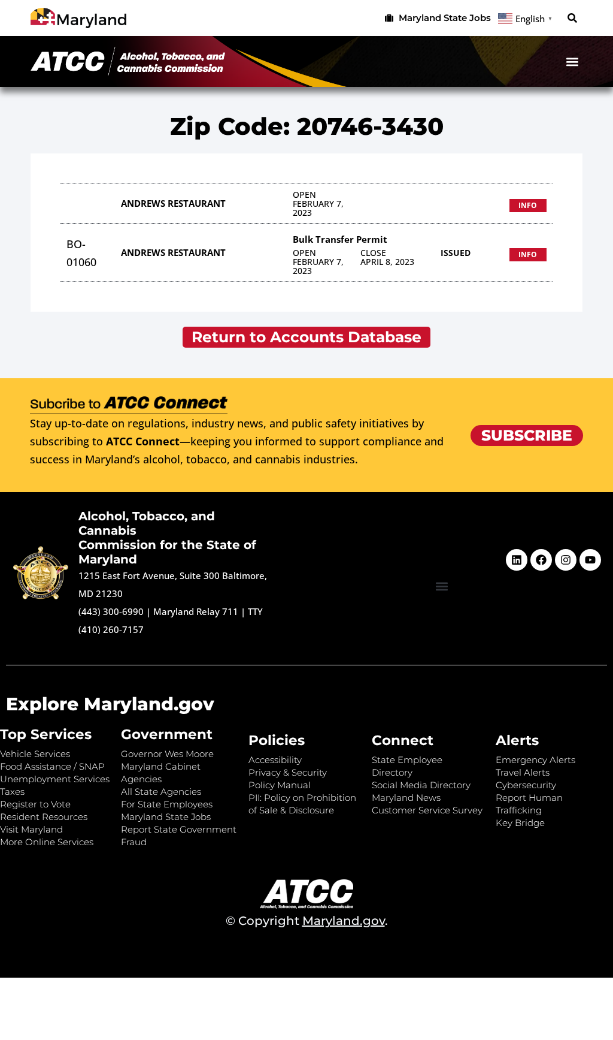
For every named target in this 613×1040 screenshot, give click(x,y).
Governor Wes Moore (167, 753)
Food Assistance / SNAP (52, 766)
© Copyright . (307, 921)
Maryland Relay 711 (197, 611)
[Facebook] (541, 560)
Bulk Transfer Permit (340, 239)
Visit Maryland (31, 829)
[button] (572, 18)
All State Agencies (161, 791)
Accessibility (275, 759)
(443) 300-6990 (111, 611)
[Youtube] (590, 560)
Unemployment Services (55, 779)
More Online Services (46, 842)
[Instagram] (565, 560)
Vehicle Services (35, 753)
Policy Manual (279, 785)
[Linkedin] (516, 560)
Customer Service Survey (427, 810)
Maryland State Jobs (166, 816)
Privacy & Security (287, 772)
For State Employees (167, 804)
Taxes (12, 791)
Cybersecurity (526, 785)
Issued (456, 252)
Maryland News (406, 797)
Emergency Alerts (535, 759)
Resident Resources (43, 816)
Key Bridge (520, 822)
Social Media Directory (421, 785)
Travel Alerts (523, 772)
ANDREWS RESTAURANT (173, 203)
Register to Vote (35, 804)
